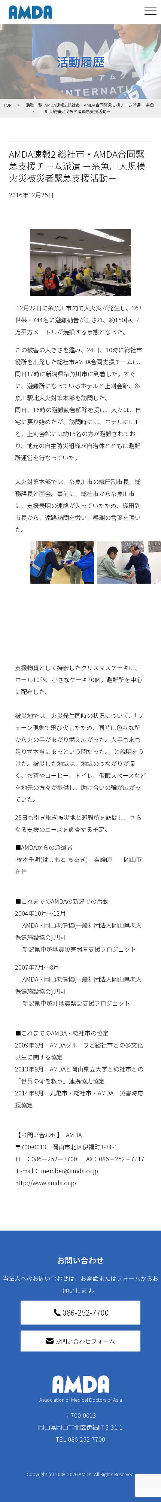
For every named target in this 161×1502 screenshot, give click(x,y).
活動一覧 (34, 105)
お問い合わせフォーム (85, 1341)
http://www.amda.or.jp (45, 1182)
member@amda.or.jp (69, 1170)
